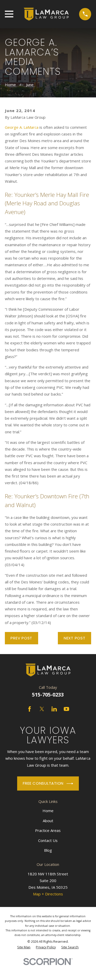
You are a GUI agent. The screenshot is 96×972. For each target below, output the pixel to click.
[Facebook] (29, 709)
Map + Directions (48, 893)
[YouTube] (66, 709)
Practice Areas (48, 830)
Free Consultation (43, 783)
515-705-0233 (48, 694)
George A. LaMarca (21, 127)
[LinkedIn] (54, 709)
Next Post (75, 638)
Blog (48, 850)
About (48, 820)
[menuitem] (23, 947)
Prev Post (21, 638)
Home (48, 810)
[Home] (46, 14)
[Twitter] (42, 709)
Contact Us (48, 840)
